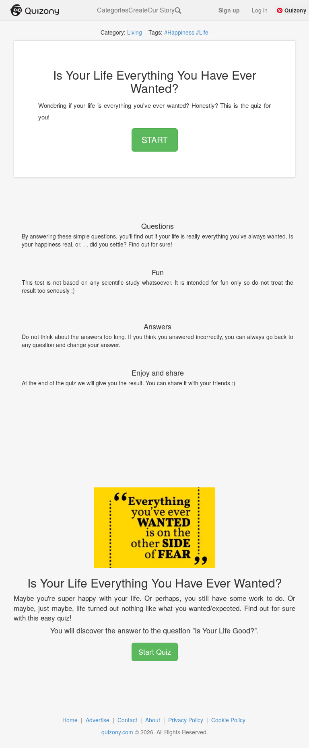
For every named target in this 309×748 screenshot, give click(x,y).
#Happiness (179, 32)
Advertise (98, 720)
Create (138, 10)
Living (134, 32)
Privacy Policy (186, 720)
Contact (128, 720)
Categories (112, 10)
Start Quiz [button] (154, 651)
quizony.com (117, 732)
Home (70, 720)
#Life (202, 32)
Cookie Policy (229, 720)
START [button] (155, 140)
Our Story (161, 10)
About (153, 720)
